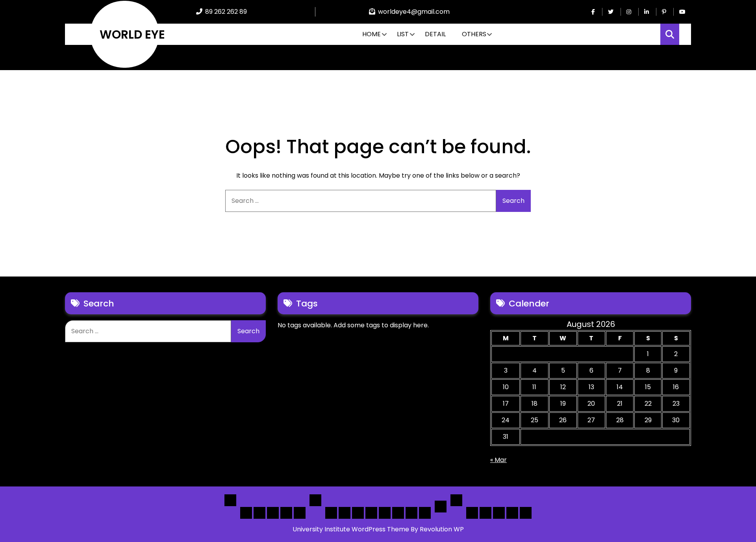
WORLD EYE (132, 34)
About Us (485, 513)
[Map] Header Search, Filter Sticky (411, 513)
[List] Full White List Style (344, 513)
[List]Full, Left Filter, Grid (371, 513)
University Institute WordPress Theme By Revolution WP (378, 529)
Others (474, 34)
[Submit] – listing (526, 513)
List (403, 34)
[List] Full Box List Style (358, 513)
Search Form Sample (499, 513)
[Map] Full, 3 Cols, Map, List (385, 513)
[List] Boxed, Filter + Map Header (331, 513)
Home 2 (259, 513)
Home (371, 34)
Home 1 (246, 513)
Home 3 (273, 513)
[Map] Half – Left (398, 513)
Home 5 (300, 513)
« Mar (498, 459)
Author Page (472, 513)
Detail (435, 34)
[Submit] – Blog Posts (512, 513)
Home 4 (286, 513)
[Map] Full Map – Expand (425, 513)
